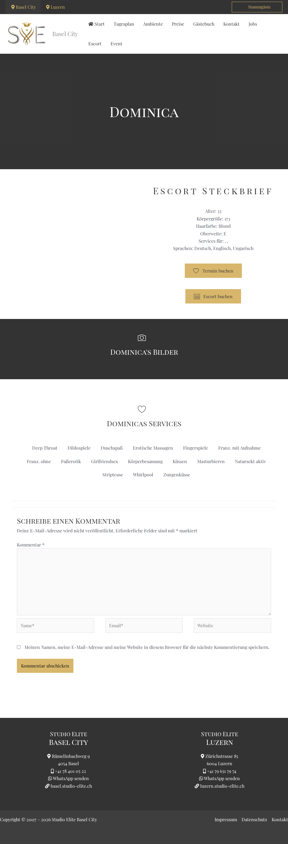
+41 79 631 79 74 (221, 771)
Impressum (226, 819)
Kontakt (280, 819)
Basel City (26, 7)
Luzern (58, 7)
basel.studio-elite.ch (71, 786)
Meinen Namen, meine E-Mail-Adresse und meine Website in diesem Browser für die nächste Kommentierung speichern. (146, 647)
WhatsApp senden (71, 778)
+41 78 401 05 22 (70, 771)
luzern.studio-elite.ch (221, 786)
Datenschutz (254, 819)
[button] (257, 7)
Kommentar (30, 545)
